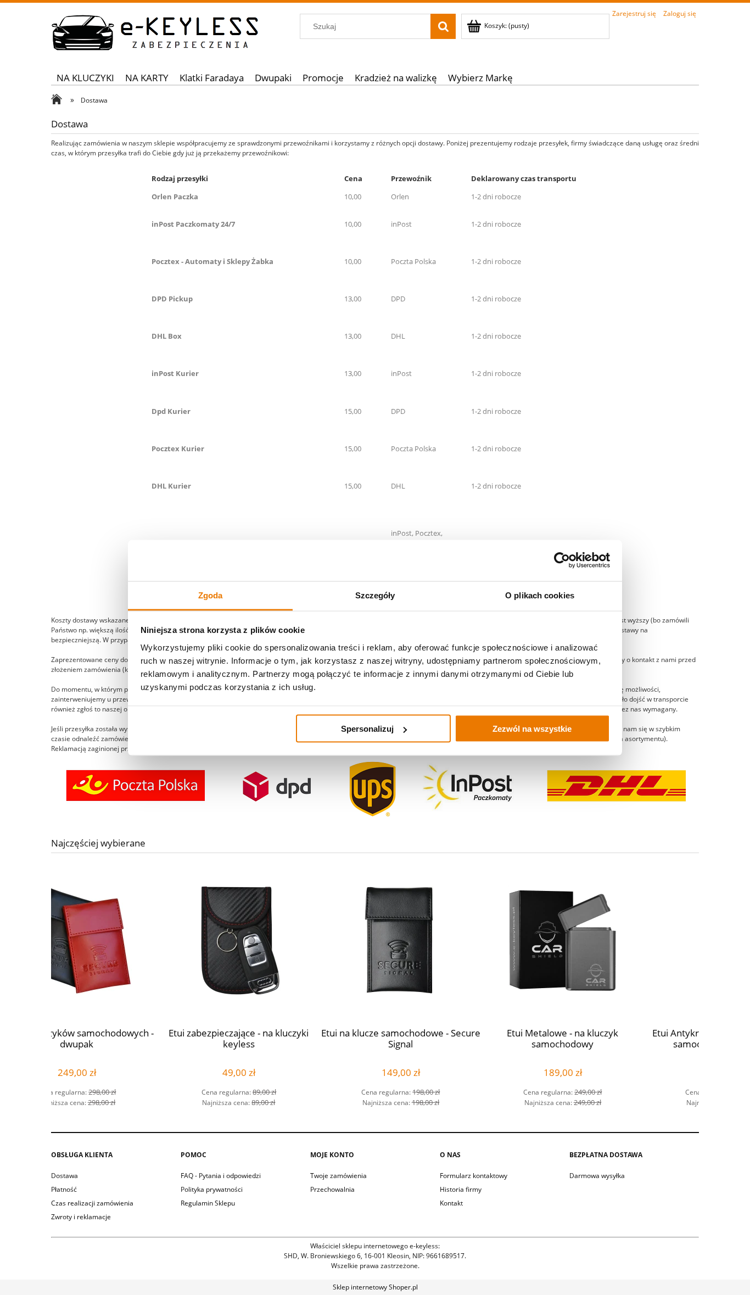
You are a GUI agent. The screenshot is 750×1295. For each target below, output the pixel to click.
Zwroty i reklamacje (81, 1216)
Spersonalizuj (367, 728)
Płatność (64, 1189)
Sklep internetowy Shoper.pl (375, 1287)
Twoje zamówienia (338, 1175)
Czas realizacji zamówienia (92, 1203)
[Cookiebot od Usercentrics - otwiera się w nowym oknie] (562, 560)
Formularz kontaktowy (473, 1175)
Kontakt (451, 1203)
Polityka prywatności (212, 1189)
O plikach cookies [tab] (539, 594)
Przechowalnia (332, 1189)
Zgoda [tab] (210, 594)
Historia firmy (461, 1189)
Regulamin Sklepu (208, 1203)
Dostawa (64, 1175)
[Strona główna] (155, 31)
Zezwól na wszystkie (532, 728)
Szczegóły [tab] (375, 594)
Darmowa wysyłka (597, 1175)
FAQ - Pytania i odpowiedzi (221, 1175)
